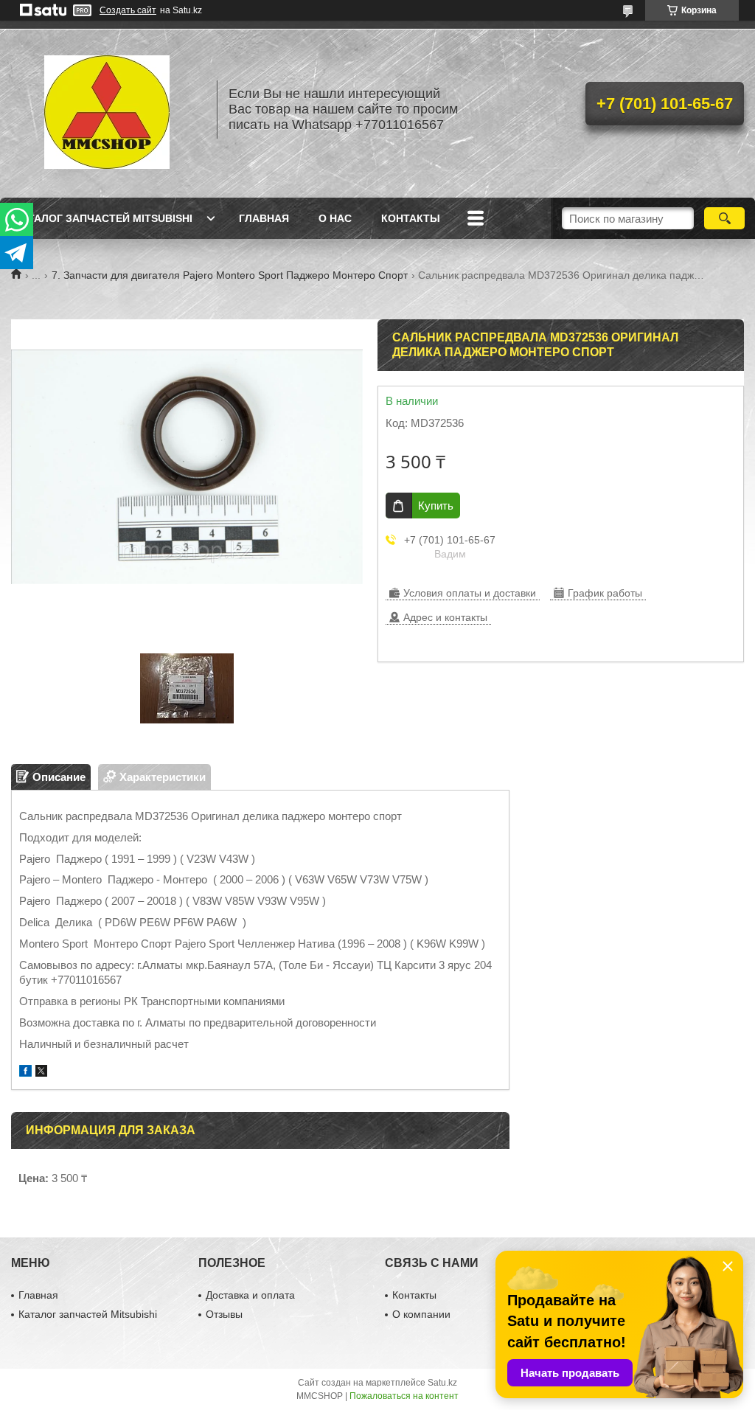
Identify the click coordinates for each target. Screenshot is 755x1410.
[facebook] (25, 1072)
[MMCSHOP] (107, 109)
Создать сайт (128, 10)
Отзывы (224, 1314)
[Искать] (724, 218)
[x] (41, 1072)
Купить (435, 505)
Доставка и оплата (250, 1295)
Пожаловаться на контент (404, 1396)
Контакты (410, 218)
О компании (421, 1314)
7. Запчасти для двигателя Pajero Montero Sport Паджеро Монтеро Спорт (230, 275)
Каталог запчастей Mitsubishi (103, 218)
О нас (335, 218)
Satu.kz (442, 1383)
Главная (264, 218)
